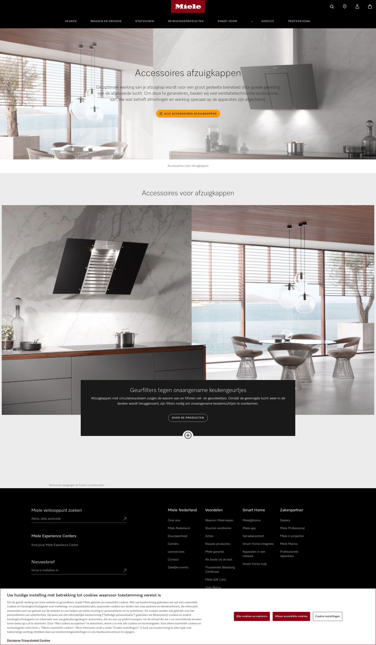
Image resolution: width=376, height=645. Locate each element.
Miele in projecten (292, 536)
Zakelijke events (178, 567)
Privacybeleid (30, 640)
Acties (209, 536)
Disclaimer (14, 640)
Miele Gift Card (215, 579)
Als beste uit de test (218, 559)
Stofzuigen (144, 21)
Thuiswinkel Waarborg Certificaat (220, 569)
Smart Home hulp (255, 564)
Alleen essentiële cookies (291, 616)
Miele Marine (288, 543)
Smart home (227, 21)
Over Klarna (213, 587)
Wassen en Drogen (106, 21)
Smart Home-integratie (258, 543)
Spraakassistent (253, 536)
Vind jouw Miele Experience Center (54, 545)
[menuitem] (73, 20)
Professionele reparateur (289, 554)
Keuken (71, 21)
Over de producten (188, 418)
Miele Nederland (179, 528)
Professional (299, 21)
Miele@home (251, 520)
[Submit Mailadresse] (124, 571)
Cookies (45, 640)
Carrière (173, 543)
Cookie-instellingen (327, 616)
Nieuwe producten (217, 543)
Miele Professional (292, 528)
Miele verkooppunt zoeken (56, 510)
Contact (173, 559)
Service (268, 21)
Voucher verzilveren (218, 528)
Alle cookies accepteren (251, 616)
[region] (188, 616)
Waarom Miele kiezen (219, 520)
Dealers (285, 520)
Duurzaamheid (177, 536)
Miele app (249, 528)
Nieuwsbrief (43, 562)
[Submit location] (124, 519)
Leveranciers (176, 551)
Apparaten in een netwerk (254, 554)
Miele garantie (214, 551)
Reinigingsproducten (186, 21)
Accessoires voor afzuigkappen (188, 165)
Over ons (174, 520)
